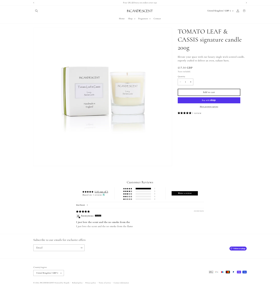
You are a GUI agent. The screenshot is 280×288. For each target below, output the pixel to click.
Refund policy (77, 283)
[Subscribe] (81, 247)
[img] (83, 211)
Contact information (121, 283)
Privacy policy (90, 283)
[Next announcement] (246, 2)
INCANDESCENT (47, 283)
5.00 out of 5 (101, 191)
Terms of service (105, 283)
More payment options (209, 107)
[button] (36, 11)
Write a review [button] (185, 193)
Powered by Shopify (62, 283)
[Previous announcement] (33, 2)
